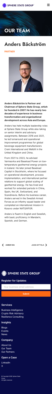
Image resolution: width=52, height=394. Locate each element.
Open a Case (9, 357)
